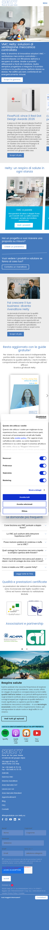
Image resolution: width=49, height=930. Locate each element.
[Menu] (45, 3)
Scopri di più (16, 155)
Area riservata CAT (9, 785)
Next (46, 395)
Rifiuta (24, 511)
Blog (3, 801)
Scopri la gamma (12, 79)
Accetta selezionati (24, 504)
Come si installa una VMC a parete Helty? (19, 567)
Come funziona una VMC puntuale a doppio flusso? (22, 526)
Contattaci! (41, 897)
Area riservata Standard (11, 793)
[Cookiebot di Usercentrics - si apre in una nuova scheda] (35, 417)
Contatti (5, 809)
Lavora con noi (8, 789)
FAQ (3, 805)
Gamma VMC (7, 777)
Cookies (21, 893)
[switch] (42, 466)
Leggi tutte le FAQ (24, 573)
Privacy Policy (12, 893)
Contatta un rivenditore (15, 266)
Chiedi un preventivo (14, 246)
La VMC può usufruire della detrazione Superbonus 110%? (23, 535)
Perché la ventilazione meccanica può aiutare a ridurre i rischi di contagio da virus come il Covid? (22, 560)
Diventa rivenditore (9, 781)
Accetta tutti (25, 497)
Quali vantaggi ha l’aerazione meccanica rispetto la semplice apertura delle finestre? (22, 551)
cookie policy (21, 438)
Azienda (5, 773)
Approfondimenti (9, 797)
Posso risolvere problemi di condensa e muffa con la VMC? (23, 543)
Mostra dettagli (35, 490)
